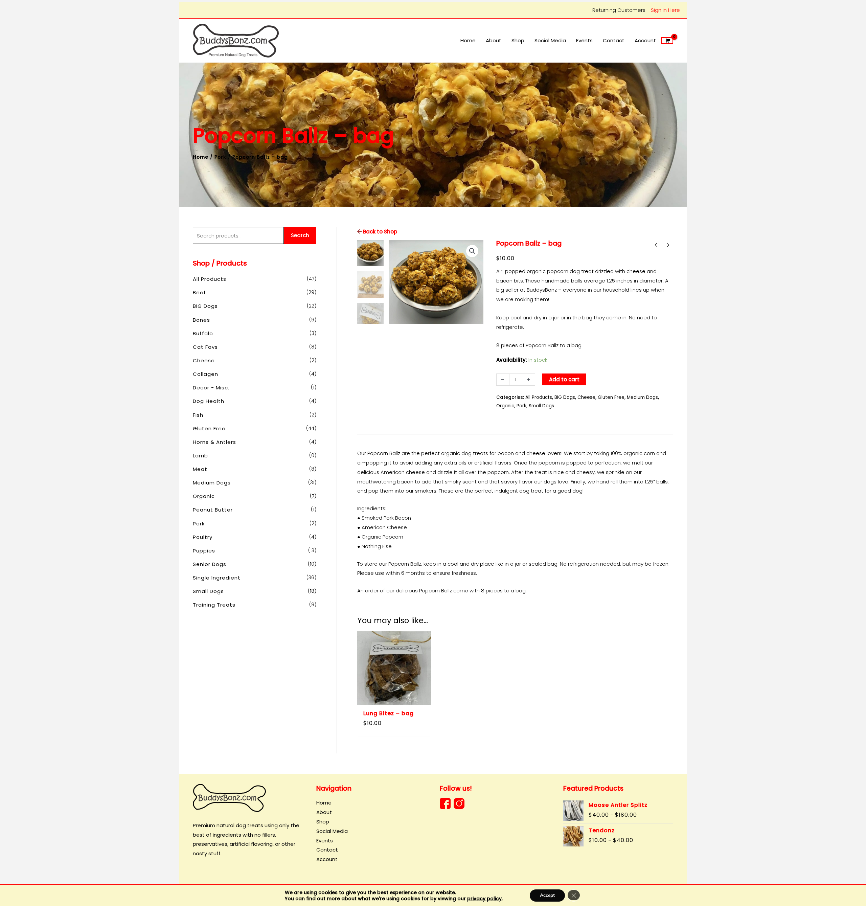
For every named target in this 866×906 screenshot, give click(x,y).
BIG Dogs (205, 306)
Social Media (332, 831)
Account (327, 859)
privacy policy (484, 898)
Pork (220, 157)
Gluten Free (209, 428)
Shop (322, 821)
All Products (209, 278)
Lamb (200, 455)
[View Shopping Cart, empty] (667, 40)
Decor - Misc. (211, 387)
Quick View (394, 699)
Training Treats (214, 604)
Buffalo (203, 333)
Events (324, 840)
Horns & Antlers (214, 442)
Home (200, 157)
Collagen (205, 374)
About (324, 812)
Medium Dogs (212, 482)
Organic (204, 496)
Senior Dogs (209, 564)
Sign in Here (665, 10)
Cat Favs (205, 346)
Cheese (204, 360)
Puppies (204, 550)
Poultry (202, 537)
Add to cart (564, 379)
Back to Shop (379, 231)
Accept (547, 895)
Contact (327, 849)
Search (300, 235)
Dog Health (208, 401)
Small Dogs (208, 591)
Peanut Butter (213, 509)
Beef (199, 292)
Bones (201, 319)
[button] (472, 251)
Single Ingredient (217, 577)
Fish (198, 414)
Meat (200, 469)
